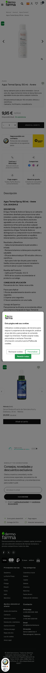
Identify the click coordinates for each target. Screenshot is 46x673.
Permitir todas (23, 356)
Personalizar (33, 352)
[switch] (5, 669)
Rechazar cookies (16, 352)
